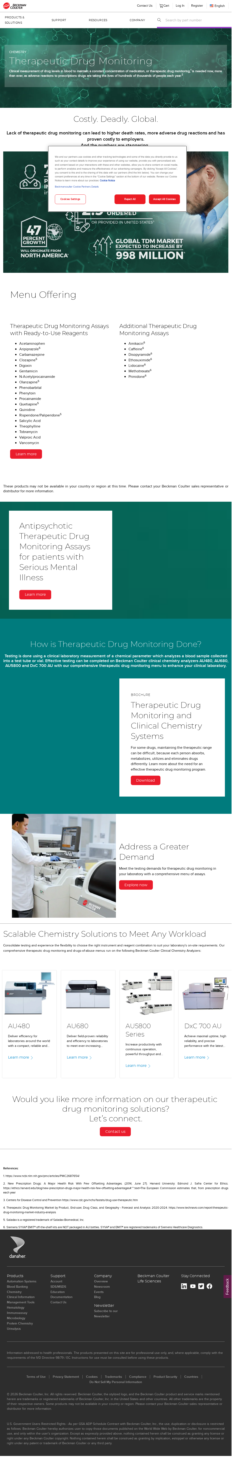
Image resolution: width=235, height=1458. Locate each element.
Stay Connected (195, 1276)
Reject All (130, 199)
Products (15, 1276)
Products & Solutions (15, 20)
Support (59, 20)
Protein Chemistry (20, 1323)
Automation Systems (21, 1281)
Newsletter (104, 1305)
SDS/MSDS (58, 1286)
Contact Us (145, 5)
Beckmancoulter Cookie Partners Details (77, 186)
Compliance (137, 1376)
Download (145, 780)
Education (57, 1292)
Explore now (135, 885)
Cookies (92, 1376)
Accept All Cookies (164, 199)
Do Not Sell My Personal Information (116, 1382)
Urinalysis (14, 1328)
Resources (98, 20)
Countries (191, 1376)
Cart (165, 4)
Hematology (15, 1307)
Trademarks (113, 1376)
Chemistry (14, 1292)
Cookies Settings (70, 199)
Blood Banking (17, 1286)
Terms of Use (36, 1376)
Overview (101, 1281)
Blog (97, 1297)
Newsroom (102, 1286)
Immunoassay (17, 1312)
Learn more (26, 454)
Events (99, 1292)
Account (56, 1281)
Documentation (61, 1297)
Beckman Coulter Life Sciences (153, 1278)
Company (137, 20)
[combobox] (197, 20)
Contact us (115, 1131)
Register (197, 5)
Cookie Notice (107, 180)
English (220, 6)
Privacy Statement (66, 1376)
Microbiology (16, 1318)
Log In (180, 5)
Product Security (165, 1376)
